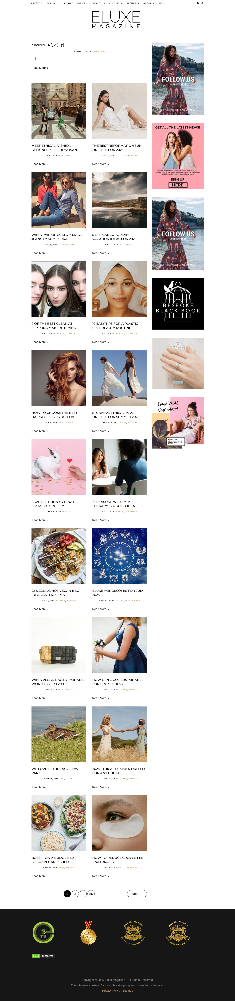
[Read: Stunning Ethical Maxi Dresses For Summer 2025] (119, 378)
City (122, 244)
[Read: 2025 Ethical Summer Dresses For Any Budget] (119, 734)
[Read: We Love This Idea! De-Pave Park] (58, 734)
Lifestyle (99, 51)
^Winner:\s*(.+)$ (48, 45)
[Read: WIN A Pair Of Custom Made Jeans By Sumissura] (58, 200)
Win (72, 244)
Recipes (60, 600)
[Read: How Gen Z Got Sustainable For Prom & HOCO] (119, 645)
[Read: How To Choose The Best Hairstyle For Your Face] (58, 378)
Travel (130, 244)
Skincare (132, 867)
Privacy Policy (111, 990)
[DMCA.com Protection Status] (50, 956)
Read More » (39, 68)
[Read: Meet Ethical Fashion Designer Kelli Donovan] (58, 111)
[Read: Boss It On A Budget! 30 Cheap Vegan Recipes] (58, 823)
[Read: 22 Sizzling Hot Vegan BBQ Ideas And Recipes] (58, 556)
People (66, 155)
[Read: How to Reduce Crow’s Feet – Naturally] (119, 823)
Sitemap (127, 990)
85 (91, 893)
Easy (61, 867)
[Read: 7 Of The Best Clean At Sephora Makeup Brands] (58, 289)
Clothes (122, 155)
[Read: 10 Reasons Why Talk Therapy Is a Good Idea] (119, 467)
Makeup (71, 333)
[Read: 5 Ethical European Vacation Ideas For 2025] (119, 200)
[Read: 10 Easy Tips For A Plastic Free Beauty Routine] (119, 289)
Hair (70, 422)
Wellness (131, 333)
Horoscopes (132, 600)
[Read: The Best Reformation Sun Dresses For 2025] (119, 111)
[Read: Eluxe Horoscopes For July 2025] (119, 556)
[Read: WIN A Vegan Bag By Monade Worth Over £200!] (58, 645)
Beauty (61, 333)
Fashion (132, 155)
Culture (63, 244)
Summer (71, 600)
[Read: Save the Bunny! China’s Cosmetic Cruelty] (58, 467)
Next (137, 893)
